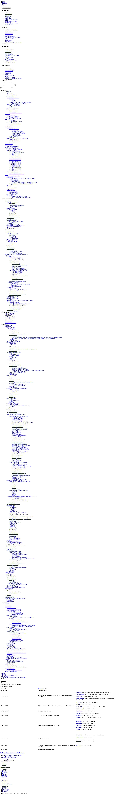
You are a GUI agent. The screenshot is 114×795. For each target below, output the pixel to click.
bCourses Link (7, 15)
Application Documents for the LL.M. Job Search (16, 648)
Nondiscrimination (5, 789)
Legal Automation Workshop (17, 474)
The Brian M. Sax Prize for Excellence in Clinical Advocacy (18, 405)
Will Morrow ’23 (13, 531)
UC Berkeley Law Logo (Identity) (11, 19)
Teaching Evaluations (9, 54)
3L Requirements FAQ (14, 192)
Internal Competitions (11, 550)
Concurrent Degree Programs (12, 116)
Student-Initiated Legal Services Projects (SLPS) (16, 414)
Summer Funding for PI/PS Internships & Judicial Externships (23, 625)
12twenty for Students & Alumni (11, 671)
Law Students (9, 589)
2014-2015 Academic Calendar (15, 164)
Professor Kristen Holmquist (15, 539)
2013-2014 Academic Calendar (15, 165)
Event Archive (7, 759)
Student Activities (13, 107)
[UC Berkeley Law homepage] (5, 767)
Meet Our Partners (10, 246)
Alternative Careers (10, 645)
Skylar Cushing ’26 (13, 513)
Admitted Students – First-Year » (13, 224)
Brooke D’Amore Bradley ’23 (15, 522)
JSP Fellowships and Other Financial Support (18, 289)
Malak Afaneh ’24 (13, 525)
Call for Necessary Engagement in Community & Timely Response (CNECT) (21, 496)
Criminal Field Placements (12, 577)
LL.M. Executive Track (11, 120)
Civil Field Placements (11, 576)
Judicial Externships (11, 575)
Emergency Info (8, 22)
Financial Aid (7, 255)
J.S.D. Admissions (8, 229)
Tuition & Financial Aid (14, 238)
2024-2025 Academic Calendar (15, 153)
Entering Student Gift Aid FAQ (18, 259)
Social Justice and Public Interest (13, 98)
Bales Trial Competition (14, 564)
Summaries (4, 764)
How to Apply (12, 415)
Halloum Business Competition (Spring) (17, 562)
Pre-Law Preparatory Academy (15, 206)
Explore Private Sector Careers (15, 612)
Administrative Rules (11, 585)
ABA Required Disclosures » (12, 228)
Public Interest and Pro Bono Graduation (19, 103)
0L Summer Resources (11, 608)
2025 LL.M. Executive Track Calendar (17, 152)
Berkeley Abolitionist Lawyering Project (19, 464)
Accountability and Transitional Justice (19, 368)
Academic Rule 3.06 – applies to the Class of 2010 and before (21, 183)
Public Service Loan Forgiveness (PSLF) (19, 275)
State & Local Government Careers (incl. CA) (18, 629)
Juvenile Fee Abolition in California (18, 385)
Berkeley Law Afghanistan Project (16, 497)
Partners (13, 392)
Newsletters (12, 350)
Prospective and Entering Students (16, 257)
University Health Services (10, 77)
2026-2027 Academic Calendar (13, 148)
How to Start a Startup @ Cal (15, 591)
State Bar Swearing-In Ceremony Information (18, 196)
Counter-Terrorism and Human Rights (19, 371)
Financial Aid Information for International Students (19, 304)
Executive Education (9, 144)
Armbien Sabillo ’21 (13, 535)
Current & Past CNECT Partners (16, 498)
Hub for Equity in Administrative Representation (21, 499)
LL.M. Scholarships (13, 285)
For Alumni (7, 659)
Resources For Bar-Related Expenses (16, 306)
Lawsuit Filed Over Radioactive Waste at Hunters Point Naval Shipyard (23, 348)
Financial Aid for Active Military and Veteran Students (20, 303)
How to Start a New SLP (14, 461)
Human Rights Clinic (11, 359)
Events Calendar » (13, 141)
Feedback (4, 785)
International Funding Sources (15, 286)
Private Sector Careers (11, 611)
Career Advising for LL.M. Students (11, 647)
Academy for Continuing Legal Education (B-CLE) (12, 755)
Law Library (4, 3)
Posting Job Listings (11, 655)
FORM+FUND (12, 592)
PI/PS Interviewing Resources (17, 619)
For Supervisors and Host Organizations (14, 583)
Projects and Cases (13, 335)
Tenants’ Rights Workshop (17, 458)
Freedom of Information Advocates (18, 439)
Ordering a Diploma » (11, 190)
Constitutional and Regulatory (12, 108)
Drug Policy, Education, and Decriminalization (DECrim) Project (22, 516)
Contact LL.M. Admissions (15, 215)
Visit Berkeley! (12, 243)
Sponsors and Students (6, 761)
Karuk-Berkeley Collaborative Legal (19, 473)
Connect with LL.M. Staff (12, 241)
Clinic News (12, 339)
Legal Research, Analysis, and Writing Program (16, 545)
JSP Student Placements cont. (15, 140)
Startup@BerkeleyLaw (9, 588)
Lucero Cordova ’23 (13, 528)
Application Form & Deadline (17, 131)
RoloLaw (6, 20)
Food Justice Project (15, 437)
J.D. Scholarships (13, 261)
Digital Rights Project (16, 431)
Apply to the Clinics (11, 327)
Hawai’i (13, 486)
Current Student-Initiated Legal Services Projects (19, 416)
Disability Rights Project (16, 432)
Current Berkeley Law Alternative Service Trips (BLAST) (20, 481)
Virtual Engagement (13, 211)
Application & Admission (14, 129)
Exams (6, 56)
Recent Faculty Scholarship (10, 317)
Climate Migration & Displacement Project (20, 428)
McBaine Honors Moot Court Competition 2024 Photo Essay (23, 558)
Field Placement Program (9, 572)
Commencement (8, 73)
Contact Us (12, 137)
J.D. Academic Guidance (12, 191)
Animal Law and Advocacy (17, 417)
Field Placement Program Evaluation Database (16, 587)
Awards (8, 540)
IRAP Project (12, 510)
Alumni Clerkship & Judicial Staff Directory (18, 633)
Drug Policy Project (15, 433)
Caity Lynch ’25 (13, 518)
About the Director (10, 599)
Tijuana (13, 495)
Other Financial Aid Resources (13, 302)
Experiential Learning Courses (10, 544)
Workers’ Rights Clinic (16, 459)
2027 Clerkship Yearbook (16, 639)
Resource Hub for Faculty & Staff (11, 23)
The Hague (12, 580)
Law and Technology (11, 96)
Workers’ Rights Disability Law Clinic (19, 479)
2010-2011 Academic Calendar (15, 168)
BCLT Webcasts (8, 756)
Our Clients (14, 357)
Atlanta (13, 483)
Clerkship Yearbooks (13, 634)
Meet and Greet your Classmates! (16, 253)
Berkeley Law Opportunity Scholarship (19, 265)
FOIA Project (12, 509)
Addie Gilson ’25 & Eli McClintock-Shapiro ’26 (19, 514)
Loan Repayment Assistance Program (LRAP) (18, 270)
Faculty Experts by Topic (9, 314)
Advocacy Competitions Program (11, 547)
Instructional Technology (9, 38)
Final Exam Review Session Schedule (12, 55)
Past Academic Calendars (12, 150)
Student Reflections (15, 355)
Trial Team (12, 570)
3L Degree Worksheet (14, 193)
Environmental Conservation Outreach (19, 435)
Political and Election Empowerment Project (20, 451)
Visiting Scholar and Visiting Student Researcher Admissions (16, 254)
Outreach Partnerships (11, 223)
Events (3, 2)
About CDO (7, 604)
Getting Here (4, 780)
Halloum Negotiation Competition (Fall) (17, 559)
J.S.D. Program (10, 128)
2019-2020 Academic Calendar (15, 159)
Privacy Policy (5, 790)
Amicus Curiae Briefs (16, 336)
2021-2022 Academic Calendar (15, 156)
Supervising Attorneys (11, 505)
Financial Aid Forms (11, 297)
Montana (13, 492)
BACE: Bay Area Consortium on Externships (18, 584)
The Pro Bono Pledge (11, 409)
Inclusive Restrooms (8, 79)
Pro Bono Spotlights (11, 506)
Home (3, 673)
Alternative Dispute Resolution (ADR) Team (18, 567)
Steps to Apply (14, 130)
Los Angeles (14, 491)
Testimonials (9, 573)
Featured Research (8, 322)
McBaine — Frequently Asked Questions (19, 554)
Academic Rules (8, 17)
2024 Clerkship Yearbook (16, 635)
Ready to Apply (12, 203)
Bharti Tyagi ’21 (13, 529)
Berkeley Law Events (9, 34)
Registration (9, 185)
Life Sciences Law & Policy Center (9, 757)
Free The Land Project (16, 470)
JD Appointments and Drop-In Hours (14, 610)
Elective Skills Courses (11, 546)
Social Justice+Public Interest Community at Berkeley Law (21, 102)
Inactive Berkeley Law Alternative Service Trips (19, 490)
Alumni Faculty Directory (12, 665)
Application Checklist (16, 134)
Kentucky (14, 488)
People (11, 377)
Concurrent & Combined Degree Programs (15, 221)
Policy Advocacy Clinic (11, 375)
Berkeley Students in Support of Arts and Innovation (22, 466)
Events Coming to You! (14, 252)
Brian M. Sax (12, 406)
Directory (4, 80)
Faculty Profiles (8, 52)
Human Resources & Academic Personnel (12, 37)
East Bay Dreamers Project (17, 434)
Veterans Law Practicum (9, 596)
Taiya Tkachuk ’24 (13, 523)
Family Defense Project (16, 436)
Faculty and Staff (15, 330)
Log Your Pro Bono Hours (12, 412)
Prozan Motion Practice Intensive (16, 551)
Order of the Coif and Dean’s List (13, 176)
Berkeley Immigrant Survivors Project (19, 420)
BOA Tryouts (12, 566)
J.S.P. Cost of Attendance (14, 288)
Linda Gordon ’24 (13, 507)
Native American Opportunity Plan (18, 268)
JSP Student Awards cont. (14, 139)
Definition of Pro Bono (14, 411)
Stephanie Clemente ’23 (14, 533)
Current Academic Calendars (15, 123)
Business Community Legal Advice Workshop (20, 423)
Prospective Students (13, 110)
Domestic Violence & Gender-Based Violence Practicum (15, 598)
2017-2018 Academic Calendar (15, 161)
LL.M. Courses (10, 124)
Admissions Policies (11, 227)
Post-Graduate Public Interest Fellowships (20, 621)
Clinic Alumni (14, 391)
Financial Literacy (10, 299)
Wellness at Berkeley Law (10, 75)
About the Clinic (13, 329)
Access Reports (12, 397)
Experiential (5, 324)
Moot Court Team (13, 568)
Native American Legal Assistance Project (20, 448)
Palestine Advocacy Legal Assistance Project (20, 449)
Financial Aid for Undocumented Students (17, 305)
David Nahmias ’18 (13, 511)
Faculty (11, 106)
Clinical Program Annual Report (13, 403)
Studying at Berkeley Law (12, 219)
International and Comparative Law (13, 104)
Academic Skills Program (9, 70)
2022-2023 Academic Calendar (15, 155)
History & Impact (10, 601)
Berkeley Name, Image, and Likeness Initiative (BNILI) (22, 422)
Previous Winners (15, 561)
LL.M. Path (14, 101)
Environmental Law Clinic (12, 342)
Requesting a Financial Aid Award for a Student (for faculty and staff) (20, 300)
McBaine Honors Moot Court (15, 552)
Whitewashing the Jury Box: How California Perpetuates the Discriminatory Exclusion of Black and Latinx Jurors (33, 338)
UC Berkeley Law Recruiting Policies (14, 651)
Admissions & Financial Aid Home (11, 199)
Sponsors (4, 762)
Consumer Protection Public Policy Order (19, 429)
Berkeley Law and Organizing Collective (19, 421)
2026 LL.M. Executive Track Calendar (14, 149)
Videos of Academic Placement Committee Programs (17, 666)
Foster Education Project (16, 438)
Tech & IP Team (13, 569)
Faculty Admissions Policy (12, 222)
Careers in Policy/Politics (14, 630)
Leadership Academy (16, 267)
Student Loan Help (15, 276)
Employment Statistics (11, 669)
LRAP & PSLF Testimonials (17, 279)
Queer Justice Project (16, 453)
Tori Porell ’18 (12, 515)
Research (4, 674)
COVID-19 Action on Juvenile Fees (18, 384)
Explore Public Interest (14, 616)
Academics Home (8, 91)
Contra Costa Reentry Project (17, 430)
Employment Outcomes (9, 668)
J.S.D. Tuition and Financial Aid (18, 132)
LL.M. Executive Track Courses (16, 121)
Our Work (11, 356)
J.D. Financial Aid (8, 51)
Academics (5, 90)
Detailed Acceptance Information (16, 251)
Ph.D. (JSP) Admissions (9, 230)
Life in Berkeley (10, 240)
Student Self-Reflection (16, 365)
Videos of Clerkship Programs (15, 641)
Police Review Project (16, 450)
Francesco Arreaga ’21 (14, 534)
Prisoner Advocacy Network (17, 476)
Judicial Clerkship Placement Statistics (14, 670)
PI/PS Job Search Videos (16, 623)
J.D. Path (13, 100)
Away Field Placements (11, 579)
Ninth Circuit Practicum (9, 597)
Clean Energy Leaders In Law (17, 427)
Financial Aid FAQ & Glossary (13, 296)
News (3, 1)
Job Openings (5, 782)
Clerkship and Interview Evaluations (16, 640)
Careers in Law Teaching (9, 664)
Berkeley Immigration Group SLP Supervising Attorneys (20, 519)
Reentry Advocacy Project (17, 477)
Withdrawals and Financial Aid (15, 309)
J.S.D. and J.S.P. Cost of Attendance (16, 291)
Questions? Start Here (11, 248)
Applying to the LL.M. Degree (13, 233)
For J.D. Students (8, 607)
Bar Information (10, 195)
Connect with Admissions (12, 209)
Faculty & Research (6, 312)
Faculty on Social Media (9, 319)
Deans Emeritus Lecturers (9, 316)
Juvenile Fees (12, 383)
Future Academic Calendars (12, 171)
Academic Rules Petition (14, 180)
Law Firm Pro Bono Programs (13, 541)
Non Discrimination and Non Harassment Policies (16, 653)
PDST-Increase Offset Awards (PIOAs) (19, 269)
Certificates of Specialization (12, 125)
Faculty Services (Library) (10, 36)
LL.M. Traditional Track (11, 122)
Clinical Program (8, 326)
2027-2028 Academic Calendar (15, 172)
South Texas (14, 494)
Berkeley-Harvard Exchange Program (14, 118)
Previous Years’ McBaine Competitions (19, 557)
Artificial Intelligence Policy (15, 181)
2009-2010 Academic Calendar (15, 169)
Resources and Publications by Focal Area (17, 372)
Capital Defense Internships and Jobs (19, 333)
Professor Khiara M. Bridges (15, 538)
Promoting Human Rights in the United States (20, 369)
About (11, 389)
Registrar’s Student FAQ (11, 194)
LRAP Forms (14, 274)
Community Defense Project (17, 469)
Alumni (3, 5)
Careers (4, 602)
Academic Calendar (8, 12)
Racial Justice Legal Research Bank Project (20, 500)
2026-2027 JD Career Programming (14, 609)
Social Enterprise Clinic (11, 398)
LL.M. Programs (8, 119)
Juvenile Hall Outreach (16, 472)
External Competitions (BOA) (12, 565)
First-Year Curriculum (11, 115)
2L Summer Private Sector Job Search (19, 614)
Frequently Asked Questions (12, 586)
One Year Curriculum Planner (12, 146)
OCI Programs (10, 644)
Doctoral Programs (8, 126)
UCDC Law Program (14, 582)
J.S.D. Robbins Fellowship (15, 292)
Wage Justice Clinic (15, 478)
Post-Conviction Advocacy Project (18, 452)
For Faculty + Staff (6, 7)
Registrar (6, 76)
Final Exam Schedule (9, 57)
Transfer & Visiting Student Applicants (17, 205)
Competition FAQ (15, 560)
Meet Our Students (10, 218)
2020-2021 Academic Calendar (15, 157)
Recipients (11, 407)
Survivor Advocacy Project (17, 457)
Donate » (4, 765)
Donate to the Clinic (13, 340)
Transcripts (9, 186)
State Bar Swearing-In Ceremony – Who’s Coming (21, 197)
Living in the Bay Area (11, 220)
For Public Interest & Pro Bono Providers (15, 543)
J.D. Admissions (8, 200)
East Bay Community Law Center (13, 341)
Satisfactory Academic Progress (15, 307)
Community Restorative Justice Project (19, 468)
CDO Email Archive (11, 646)
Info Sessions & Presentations (12, 298)
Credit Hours (12, 184)
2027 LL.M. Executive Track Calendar (17, 174)
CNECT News (12, 501)
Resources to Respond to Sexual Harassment (13, 42)
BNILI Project (12, 508)
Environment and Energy (12, 94)
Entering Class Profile (11, 208)
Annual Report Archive (14, 404)
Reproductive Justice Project (17, 454)
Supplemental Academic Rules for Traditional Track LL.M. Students (22, 178)
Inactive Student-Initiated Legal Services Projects (19, 462)
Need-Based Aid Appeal (16, 263)
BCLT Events (5, 676)
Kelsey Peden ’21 (13, 536)
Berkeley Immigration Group (17, 419)
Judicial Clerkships (10, 631)
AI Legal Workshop (15, 463)
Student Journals (8, 72)
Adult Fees (12, 381)
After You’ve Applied (14, 204)
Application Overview (14, 234)
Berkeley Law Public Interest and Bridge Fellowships (22, 626)
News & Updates (15, 277)
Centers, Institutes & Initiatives (10, 323)
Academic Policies (8, 68)
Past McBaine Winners (16, 556)
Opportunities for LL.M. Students (13, 504)
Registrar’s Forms (10, 189)
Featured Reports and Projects (17, 367)
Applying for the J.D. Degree (12, 202)
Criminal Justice (10, 93)
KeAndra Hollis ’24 (13, 526)
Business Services (8, 35)
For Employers (7, 650)
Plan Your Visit (12, 210)
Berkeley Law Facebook (9, 49)
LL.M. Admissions (8, 231)
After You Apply (13, 236)
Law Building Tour (13, 213)
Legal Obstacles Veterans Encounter (18, 446)
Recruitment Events (13, 212)
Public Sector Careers (11, 627)
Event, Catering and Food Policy (11, 21)
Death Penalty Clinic (11, 328)
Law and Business (10, 95)
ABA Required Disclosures (7, 783)
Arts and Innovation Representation (18, 418)
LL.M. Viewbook (10, 249)
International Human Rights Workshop (19, 443)
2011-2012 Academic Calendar (15, 167)
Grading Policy (10, 654)
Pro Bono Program (8, 408)
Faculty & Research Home (10, 313)
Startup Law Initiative (16, 455)
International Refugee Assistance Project (19, 444)
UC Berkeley (4, 791)
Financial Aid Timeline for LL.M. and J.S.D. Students (20, 284)
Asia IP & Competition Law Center (9, 760)
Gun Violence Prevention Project (18, 440)
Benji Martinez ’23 (13, 530)
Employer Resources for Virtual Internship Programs (17, 658)
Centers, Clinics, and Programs (15, 105)
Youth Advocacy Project (16, 460)
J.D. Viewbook (12, 214)
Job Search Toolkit (8, 605)
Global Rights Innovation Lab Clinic (14, 352)
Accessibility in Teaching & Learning (12, 30)
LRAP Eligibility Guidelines (17, 271)
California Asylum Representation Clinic (19, 424)
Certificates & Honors (9, 142)
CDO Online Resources (11, 663)
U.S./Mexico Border (16, 489)
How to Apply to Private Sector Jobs (16, 613)
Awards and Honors (8, 318)
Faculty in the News (8, 320)
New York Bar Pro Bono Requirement (14, 542)
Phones (6, 39)
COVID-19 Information (9, 24)
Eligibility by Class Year (11, 549)
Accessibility (4, 787)
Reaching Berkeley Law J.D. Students (14, 657)
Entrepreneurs (9, 590)
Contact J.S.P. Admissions (14, 217)
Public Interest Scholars (16, 266)
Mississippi (14, 493)
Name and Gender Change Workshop (19, 447)
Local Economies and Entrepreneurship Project (21, 475)
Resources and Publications (15, 379)
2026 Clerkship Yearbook (16, 638)
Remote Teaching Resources (10, 29)
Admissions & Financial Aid (8, 198)
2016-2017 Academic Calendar (15, 162)
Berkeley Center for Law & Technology (9, 675)
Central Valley (14, 484)
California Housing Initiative (17, 426)
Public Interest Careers (11, 615)
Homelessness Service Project (17, 442)
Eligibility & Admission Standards (18, 133)
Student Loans (10, 310)
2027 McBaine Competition (17, 553)
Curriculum (12, 99)
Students (11, 378)
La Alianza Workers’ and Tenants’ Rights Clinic (21, 445)
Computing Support (8, 31)
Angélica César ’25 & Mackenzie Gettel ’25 (18, 512)
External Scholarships (16, 264)
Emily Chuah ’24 (13, 524)
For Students (5, 43)
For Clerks (11, 642)
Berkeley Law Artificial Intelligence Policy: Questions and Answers (24, 182)
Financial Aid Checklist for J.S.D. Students (18, 294)
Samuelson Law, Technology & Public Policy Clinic (17, 388)
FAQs (11, 207)
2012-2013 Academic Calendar (15, 166)
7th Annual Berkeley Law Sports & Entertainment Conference (14, 677)
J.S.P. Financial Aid (10, 287)
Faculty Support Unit (9, 33)
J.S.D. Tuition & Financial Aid (13, 290)
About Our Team (10, 301)
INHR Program (12, 581)
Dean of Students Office (9, 67)
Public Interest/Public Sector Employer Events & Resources (23, 617)
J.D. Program (7, 114)
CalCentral (7, 58)
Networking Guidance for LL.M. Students (15, 649)
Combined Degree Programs (12, 117)
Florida (13, 485)
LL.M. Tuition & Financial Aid (13, 282)
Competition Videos (11, 571)
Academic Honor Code (14, 179)
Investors (9, 595)
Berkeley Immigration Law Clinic (18, 465)
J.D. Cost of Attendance (14, 260)
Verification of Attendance (12, 187)
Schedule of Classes (8, 16)
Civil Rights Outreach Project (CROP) (19, 467)
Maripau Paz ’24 (13, 527)
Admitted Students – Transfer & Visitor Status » (16, 225)
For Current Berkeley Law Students (14, 226)
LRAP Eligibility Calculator (17, 272)
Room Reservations (8, 40)
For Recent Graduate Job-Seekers (13, 660)
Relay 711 (4, 788)
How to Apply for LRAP (16, 273)
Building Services (8, 41)
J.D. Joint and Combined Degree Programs (18, 281)
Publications (7, 758)
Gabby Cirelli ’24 (13, 521)
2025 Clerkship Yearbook (16, 636)
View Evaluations (8, 18)
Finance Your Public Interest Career (16, 624)
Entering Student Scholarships (17, 258)
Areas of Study (7, 92)
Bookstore (7, 74)
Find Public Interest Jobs (14, 618)
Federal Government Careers (15, 628)
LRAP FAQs (14, 280)
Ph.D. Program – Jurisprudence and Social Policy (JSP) (17, 138)
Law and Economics (11, 109)
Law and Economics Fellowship (16, 113)
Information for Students (14, 332)
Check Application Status (16, 135)
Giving (3, 4)
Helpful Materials (15, 555)
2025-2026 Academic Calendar (15, 151)
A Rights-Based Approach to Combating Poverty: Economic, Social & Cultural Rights (28, 370)
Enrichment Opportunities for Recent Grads (15, 661)
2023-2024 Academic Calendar (15, 154)
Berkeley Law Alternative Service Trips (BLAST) (16, 480)
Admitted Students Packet (12, 250)
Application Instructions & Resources (17, 632)
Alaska (13, 482)
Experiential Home (8, 325)
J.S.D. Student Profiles (14, 136)
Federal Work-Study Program (12, 311)
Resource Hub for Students (10, 62)
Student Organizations (9, 71)
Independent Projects (11, 503)
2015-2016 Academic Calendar (15, 163)
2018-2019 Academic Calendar (15, 160)
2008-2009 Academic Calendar (15, 170)
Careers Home (7, 603)
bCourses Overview (8, 14)
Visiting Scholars (13, 111)
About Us (11, 353)
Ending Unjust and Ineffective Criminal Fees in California (23, 382)
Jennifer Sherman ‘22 (14, 537)
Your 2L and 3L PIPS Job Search (18, 620)
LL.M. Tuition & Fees (14, 283)
